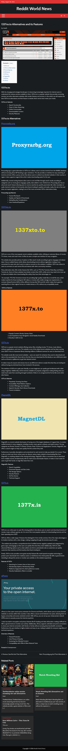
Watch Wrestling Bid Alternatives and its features (49, 692)
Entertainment (12, 647)
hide (11, 63)
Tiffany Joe (5, 725)
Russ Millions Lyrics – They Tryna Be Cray (16, 721)
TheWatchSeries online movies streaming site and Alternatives (14, 692)
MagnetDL (6, 395)
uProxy (4, 575)
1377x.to (5, 342)
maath (5, 28)
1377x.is (4, 483)
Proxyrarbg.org (8, 123)
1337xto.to (6, 207)
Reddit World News (34, 8)
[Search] (64, 15)
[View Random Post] (61, 15)
